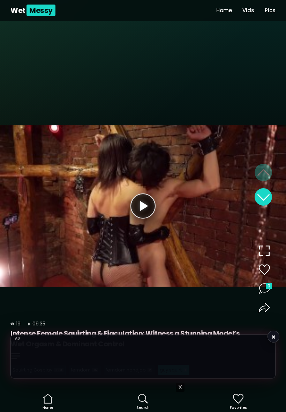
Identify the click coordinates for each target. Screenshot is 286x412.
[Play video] (143, 206)
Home (224, 10)
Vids (248, 10)
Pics (270, 10)
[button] (263, 197)
